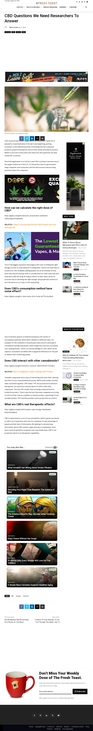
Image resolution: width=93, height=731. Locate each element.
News (23, 32)
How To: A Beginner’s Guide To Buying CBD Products (33, 372)
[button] (86, 7)
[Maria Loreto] (6, 27)
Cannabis (7, 32)
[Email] (37, 138)
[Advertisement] (46, 51)
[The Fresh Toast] (46, 3)
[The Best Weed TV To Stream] (67, 400)
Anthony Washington (70, 248)
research (26, 596)
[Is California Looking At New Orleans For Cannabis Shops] (67, 289)
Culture (65, 239)
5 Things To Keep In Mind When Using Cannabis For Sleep (79, 387)
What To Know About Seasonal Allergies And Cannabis (80, 265)
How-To (18, 32)
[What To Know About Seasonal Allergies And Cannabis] (67, 265)
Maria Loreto (13, 27)
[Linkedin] (32, 138)
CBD (13, 32)
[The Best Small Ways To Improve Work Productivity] (67, 375)
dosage (18, 596)
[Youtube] (58, 715)
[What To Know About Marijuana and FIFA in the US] (75, 230)
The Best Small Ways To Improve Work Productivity (80, 375)
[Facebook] (21, 138)
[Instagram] (40, 715)
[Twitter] (26, 138)
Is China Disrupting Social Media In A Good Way (80, 276)
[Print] (42, 138)
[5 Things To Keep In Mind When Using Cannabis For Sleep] (67, 387)
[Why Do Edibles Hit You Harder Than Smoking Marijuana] (75, 343)
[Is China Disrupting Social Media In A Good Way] (67, 276)
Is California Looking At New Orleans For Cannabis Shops (80, 289)
